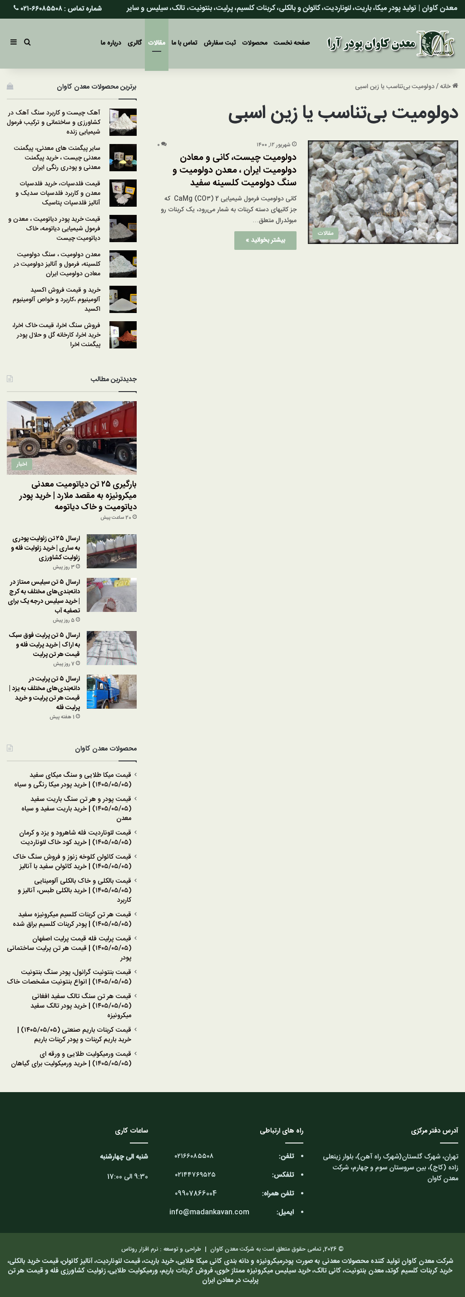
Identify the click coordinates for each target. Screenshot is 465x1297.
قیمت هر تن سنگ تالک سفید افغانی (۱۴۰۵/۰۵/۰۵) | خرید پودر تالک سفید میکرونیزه (80, 1006)
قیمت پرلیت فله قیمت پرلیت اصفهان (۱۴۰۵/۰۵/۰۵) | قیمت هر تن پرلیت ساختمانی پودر (69, 949)
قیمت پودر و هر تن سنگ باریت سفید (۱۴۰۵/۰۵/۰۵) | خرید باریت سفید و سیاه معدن (76, 809)
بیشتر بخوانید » (265, 240)
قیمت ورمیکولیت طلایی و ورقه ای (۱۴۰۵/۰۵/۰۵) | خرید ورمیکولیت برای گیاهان (71, 1059)
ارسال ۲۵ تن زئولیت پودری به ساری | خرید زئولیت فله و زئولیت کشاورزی (45, 548)
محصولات (254, 43)
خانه (446, 86)
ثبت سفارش (220, 43)
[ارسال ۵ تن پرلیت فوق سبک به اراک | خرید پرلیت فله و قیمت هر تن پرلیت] (112, 648)
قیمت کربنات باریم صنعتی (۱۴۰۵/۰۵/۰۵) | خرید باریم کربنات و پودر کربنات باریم (74, 1035)
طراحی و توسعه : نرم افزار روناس (161, 1249)
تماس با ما (185, 43)
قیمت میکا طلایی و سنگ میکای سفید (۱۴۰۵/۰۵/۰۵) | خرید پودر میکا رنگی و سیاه (72, 780)
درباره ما (111, 43)
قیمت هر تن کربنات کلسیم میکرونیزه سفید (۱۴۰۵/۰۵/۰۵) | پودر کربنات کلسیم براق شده (72, 919)
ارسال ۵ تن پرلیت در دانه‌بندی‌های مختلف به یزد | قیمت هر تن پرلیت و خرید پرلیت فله (44, 693)
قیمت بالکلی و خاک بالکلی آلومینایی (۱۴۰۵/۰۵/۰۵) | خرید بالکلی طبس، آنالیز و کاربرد (74, 891)
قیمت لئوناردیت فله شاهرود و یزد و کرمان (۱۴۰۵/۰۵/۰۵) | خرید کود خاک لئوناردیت (75, 838)
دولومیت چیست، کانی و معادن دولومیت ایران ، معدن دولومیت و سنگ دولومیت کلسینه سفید (235, 170)
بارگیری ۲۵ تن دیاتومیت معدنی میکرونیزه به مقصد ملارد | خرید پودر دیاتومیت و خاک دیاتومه (78, 496)
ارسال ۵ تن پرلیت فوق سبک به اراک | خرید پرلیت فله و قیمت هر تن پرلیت (44, 645)
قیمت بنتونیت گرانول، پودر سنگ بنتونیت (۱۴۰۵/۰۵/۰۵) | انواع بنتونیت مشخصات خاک (69, 977)
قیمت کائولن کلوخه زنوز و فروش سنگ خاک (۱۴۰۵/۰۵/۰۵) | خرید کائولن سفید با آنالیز (72, 862)
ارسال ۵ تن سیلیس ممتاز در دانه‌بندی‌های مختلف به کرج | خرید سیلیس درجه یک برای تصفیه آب (44, 596)
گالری (135, 43)
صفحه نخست (292, 43)
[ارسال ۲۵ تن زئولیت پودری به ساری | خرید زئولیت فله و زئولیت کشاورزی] (112, 551)
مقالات (156, 43)
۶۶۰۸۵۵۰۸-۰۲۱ (41, 9)
